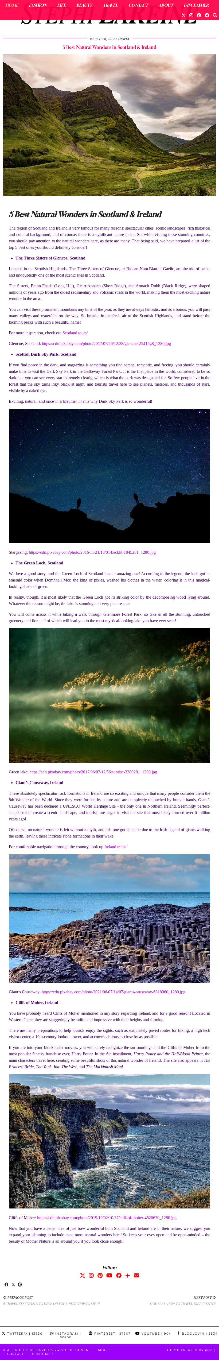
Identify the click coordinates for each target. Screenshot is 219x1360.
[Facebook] (207, 15)
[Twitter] (183, 15)
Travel (110, 5)
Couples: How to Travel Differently (183, 1301)
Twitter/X (24, 1333)
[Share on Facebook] (6, 1285)
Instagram (67, 1335)
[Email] (136, 1275)
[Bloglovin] (127, 1275)
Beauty (84, 5)
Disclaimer (196, 5)
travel (124, 39)
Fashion (37, 5)
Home (11, 5)
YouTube (155, 1333)
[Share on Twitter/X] (13, 1285)
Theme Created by (191, 1350)
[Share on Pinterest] (20, 1285)
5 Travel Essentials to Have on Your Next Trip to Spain (51, 1301)
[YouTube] (109, 1275)
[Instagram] (191, 15)
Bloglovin (199, 1333)
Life (61, 5)
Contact (138, 5)
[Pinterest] (199, 15)
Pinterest (112, 1333)
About (166, 5)
